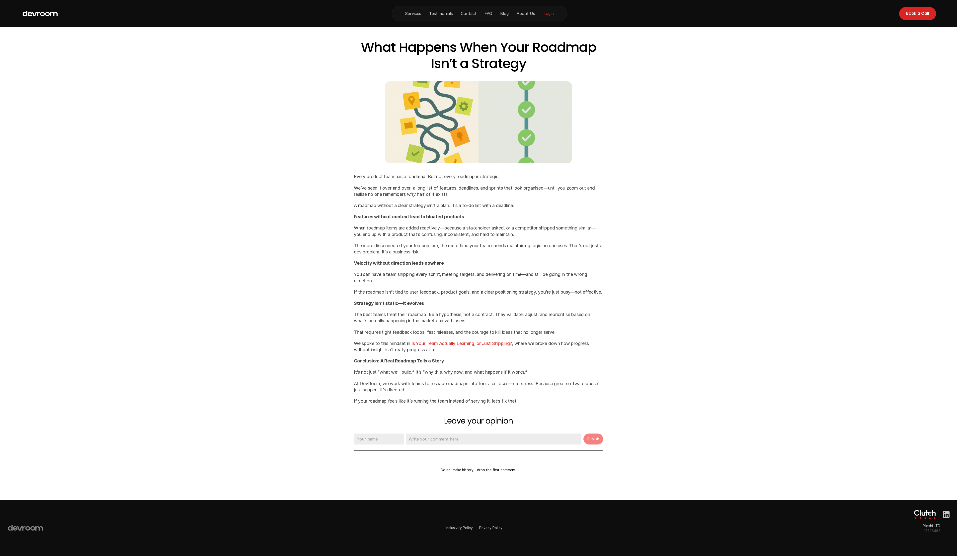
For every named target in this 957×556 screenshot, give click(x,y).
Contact (469, 13)
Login (549, 13)
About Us (526, 13)
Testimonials (441, 13)
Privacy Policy (490, 528)
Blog (504, 13)
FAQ (488, 13)
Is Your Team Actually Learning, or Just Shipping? (461, 343)
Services (413, 13)
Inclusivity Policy (459, 528)
